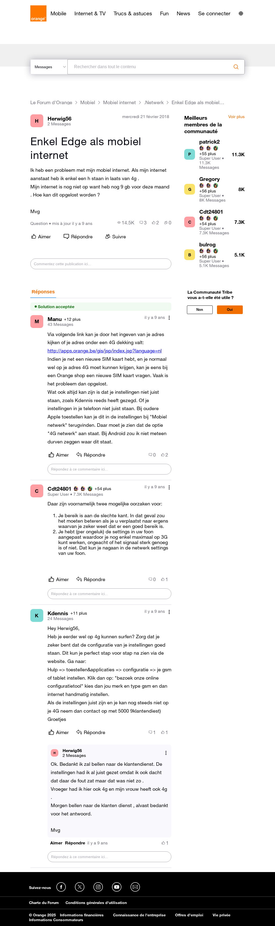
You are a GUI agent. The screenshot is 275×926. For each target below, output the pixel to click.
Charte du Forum (44, 902)
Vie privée (221, 915)
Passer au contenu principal (28, 4)
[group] (125, 222)
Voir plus (236, 116)
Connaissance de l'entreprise (139, 915)
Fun (164, 13)
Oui (230, 310)
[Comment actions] (169, 318)
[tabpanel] (101, 583)
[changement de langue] (240, 13)
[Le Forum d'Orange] (38, 13)
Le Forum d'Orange (51, 102)
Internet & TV (90, 13)
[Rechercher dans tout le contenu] (236, 67)
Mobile (58, 13)
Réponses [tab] (43, 291)
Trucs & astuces (133, 13)
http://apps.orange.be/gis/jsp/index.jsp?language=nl (105, 350)
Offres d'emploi (189, 915)
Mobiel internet (119, 102)
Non (199, 310)
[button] (56, 843)
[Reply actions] (166, 752)
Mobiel (87, 102)
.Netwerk (154, 102)
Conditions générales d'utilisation (96, 902)
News (183, 13)
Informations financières (82, 915)
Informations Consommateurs (56, 919)
